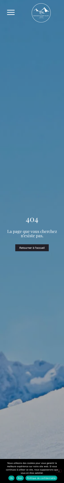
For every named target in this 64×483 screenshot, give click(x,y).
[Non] (59, 470)
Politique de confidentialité (41, 478)
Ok (11, 478)
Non (20, 478)
